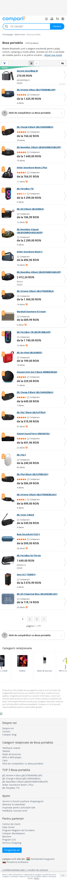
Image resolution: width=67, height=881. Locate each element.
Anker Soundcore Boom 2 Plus (18, 784)
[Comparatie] (52, 18)
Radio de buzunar (44, 670)
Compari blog (9, 734)
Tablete (22, 670)
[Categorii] (46, 18)
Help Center (8, 827)
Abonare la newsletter (13, 804)
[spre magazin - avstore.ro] (9, 560)
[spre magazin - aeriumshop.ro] (9, 76)
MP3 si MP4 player (12, 757)
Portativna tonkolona (17, 862)
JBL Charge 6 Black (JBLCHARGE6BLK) (21, 778)
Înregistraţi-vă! (12, 850)
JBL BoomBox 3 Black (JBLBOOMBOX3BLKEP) (25, 781)
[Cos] (57, 18)
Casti (4, 760)
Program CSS (9, 839)
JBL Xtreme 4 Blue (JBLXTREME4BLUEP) (22, 775)
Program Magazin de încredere (18, 830)
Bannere (6, 836)
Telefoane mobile (11, 747)
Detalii (19, 83)
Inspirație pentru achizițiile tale (18, 807)
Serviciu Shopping (11, 842)
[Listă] (31, 63)
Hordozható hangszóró (42, 858)
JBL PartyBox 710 (10, 787)
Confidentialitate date (13, 870)
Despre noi (8, 728)
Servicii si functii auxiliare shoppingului (23, 801)
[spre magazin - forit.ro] (9, 277)
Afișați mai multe (53, 55)
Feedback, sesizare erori (14, 810)
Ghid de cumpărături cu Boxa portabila (29, 112)
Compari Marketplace (13, 833)
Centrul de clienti (11, 824)
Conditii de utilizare (37, 870)
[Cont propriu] (62, 18)
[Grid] (36, 63)
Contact (6, 731)
